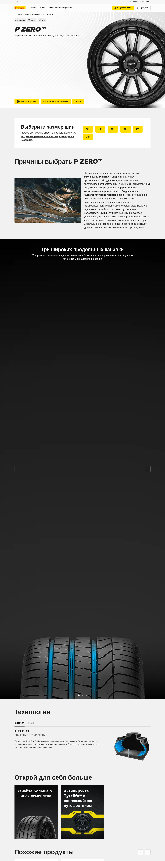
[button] (79, 695)
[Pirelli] (22, 7)
